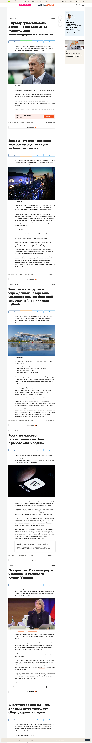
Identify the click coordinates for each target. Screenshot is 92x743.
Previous (66, 34)
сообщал (31, 520)
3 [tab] (74, 34)
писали (24, 664)
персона (67, 12)
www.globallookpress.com (32, 630)
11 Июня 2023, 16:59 (12, 18)
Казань (9, 4)
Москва (71, 1)
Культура (17, 270)
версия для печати (51, 122)
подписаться (49, 116)
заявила (34, 660)
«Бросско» (74, 17)
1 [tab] (73, 34)
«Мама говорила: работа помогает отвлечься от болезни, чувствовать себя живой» (74, 23)
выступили (42, 257)
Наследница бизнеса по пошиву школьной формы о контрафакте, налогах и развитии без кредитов (73, 29)
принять (87, 740)
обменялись (42, 667)
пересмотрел (32, 409)
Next (82, 34)
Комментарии (32, 127)
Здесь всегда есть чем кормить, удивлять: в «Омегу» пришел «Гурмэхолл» (74, 55)
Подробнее (61, 739)
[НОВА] (25, 5)
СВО (16, 682)
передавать (49, 673)
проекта (17, 322)
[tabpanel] (74, 22)
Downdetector (18, 458)
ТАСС (40, 649)
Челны (63, 1)
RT (38, 730)
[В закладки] (60, 21)
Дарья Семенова (75, 15)
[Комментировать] (60, 17)
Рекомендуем (69, 51)
